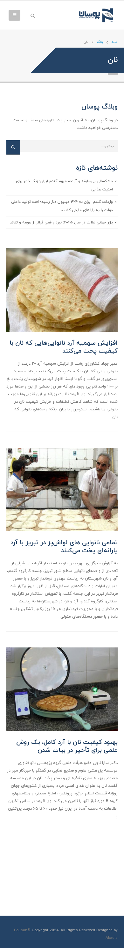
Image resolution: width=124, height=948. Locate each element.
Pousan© (22, 930)
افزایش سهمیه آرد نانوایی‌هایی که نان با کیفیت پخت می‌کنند (64, 347)
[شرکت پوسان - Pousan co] (97, 15)
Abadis (112, 937)
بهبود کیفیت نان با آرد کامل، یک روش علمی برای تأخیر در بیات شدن (67, 746)
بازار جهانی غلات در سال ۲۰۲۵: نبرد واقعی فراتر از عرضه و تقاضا (61, 222)
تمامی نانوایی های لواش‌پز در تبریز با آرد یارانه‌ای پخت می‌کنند (64, 546)
